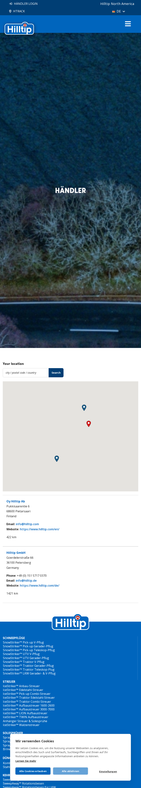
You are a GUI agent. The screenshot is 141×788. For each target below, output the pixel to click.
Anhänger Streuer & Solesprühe (25, 721)
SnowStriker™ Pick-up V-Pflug (23, 642)
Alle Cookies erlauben (33, 771)
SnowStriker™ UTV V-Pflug (21, 654)
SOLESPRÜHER (13, 733)
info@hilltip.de (26, 581)
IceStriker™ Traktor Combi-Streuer (27, 702)
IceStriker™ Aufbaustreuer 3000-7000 (29, 709)
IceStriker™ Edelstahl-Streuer (23, 690)
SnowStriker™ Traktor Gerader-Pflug (28, 666)
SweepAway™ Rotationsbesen (23, 783)
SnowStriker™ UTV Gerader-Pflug (26, 658)
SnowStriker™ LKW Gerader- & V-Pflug (29, 673)
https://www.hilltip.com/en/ (39, 529)
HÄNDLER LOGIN (26, 4)
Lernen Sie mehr (25, 761)
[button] (84, 407)
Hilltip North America (117, 3)
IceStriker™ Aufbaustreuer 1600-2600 (29, 705)
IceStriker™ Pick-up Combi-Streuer (26, 694)
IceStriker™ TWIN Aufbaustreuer (25, 717)
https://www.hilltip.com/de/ (39, 585)
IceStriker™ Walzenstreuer (21, 725)
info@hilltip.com (27, 524)
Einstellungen (108, 771)
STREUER (9, 681)
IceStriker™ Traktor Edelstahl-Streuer (29, 698)
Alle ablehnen (70, 771)
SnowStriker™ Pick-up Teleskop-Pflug (29, 650)
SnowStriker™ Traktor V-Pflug (23, 662)
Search (56, 372)
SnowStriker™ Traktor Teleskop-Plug (29, 669)
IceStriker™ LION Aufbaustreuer (25, 713)
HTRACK (19, 11)
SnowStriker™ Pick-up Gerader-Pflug (28, 646)
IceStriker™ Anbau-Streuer (21, 686)
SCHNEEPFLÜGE (14, 638)
